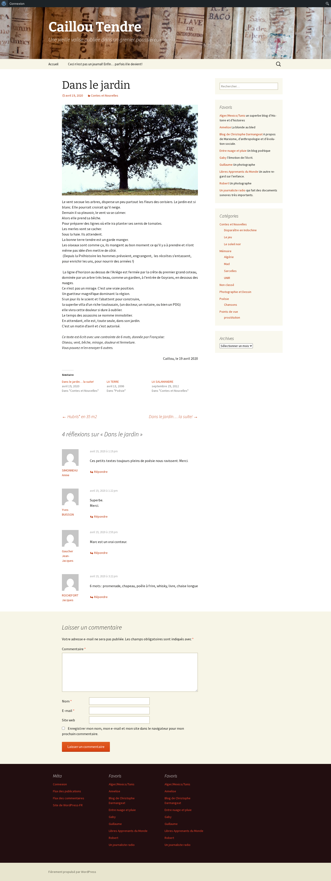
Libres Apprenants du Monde (239, 172)
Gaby (223, 158)
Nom (67, 701)
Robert (224, 183)
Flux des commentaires (68, 798)
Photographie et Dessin (235, 292)
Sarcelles (230, 271)
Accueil (53, 64)
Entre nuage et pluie (233, 151)
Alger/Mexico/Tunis (232, 115)
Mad (227, 264)
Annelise (225, 127)
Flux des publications (67, 791)
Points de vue (229, 312)
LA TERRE (113, 382)
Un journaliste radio (232, 190)
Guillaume (226, 165)
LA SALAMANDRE (162, 382)
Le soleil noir (232, 244)
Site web (68, 720)
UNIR (227, 278)
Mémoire (225, 251)
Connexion (60, 784)
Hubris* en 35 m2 (79, 416)
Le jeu (228, 237)
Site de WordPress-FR (68, 805)
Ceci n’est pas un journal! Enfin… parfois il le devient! (105, 64)
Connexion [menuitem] (17, 3)
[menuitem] (4, 3)
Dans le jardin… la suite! (78, 382)
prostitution (232, 317)
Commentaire (74, 649)
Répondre (101, 472)
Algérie (229, 257)
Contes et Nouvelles (104, 95)
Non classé (227, 285)
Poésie (224, 299)
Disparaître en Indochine (240, 230)
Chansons (230, 305)
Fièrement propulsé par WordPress (72, 872)
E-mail (68, 710)
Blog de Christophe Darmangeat (241, 134)
